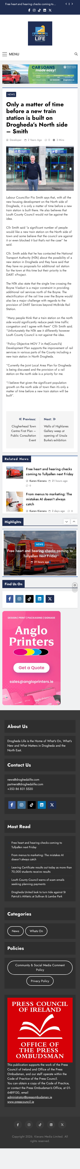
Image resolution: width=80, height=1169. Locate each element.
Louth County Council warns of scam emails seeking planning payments (37, 882)
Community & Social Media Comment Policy (40, 967)
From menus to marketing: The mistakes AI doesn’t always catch (49, 499)
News (11, 94)
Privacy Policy (40, 981)
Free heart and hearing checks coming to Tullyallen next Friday (29, 4)
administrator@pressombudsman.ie (29, 1097)
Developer (16, 140)
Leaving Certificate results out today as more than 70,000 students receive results (41, 869)
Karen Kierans (38, 481)
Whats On (36, 931)
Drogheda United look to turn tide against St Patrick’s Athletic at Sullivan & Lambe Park (38, 894)
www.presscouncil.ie (20, 1102)
